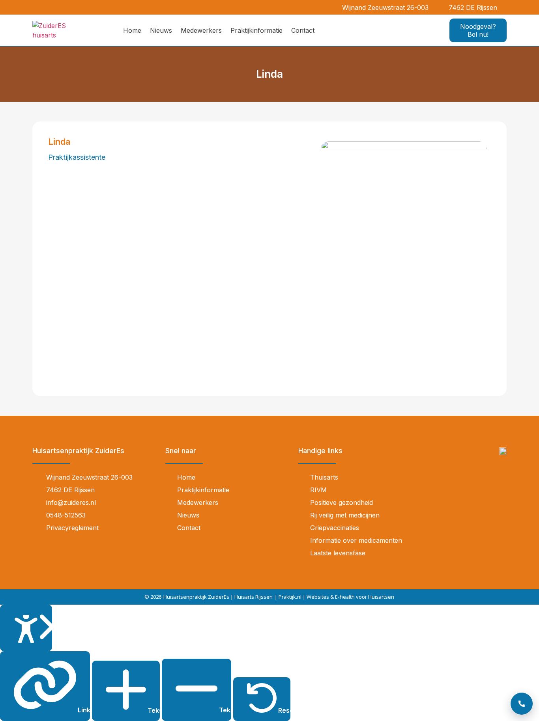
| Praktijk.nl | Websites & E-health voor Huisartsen (334, 596)
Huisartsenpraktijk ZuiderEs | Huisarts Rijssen (218, 596)
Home (132, 30)
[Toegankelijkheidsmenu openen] (26, 628)
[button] (508, 7)
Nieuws (161, 30)
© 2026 (152, 596)
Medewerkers (201, 30)
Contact (302, 30)
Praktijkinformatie (256, 30)
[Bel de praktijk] (522, 704)
